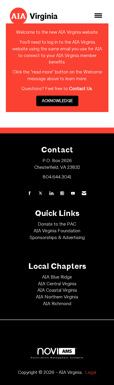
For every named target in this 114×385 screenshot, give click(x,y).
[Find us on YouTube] (73, 193)
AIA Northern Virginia (57, 297)
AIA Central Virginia (57, 284)
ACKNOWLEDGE (57, 101)
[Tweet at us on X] (40, 193)
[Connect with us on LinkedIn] (51, 193)
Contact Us (80, 89)
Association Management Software (57, 357)
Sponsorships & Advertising (57, 238)
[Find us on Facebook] (29, 193)
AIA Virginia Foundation (57, 231)
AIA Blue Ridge (57, 277)
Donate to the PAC (57, 224)
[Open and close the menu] (85, 16)
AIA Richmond (57, 304)
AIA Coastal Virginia (57, 290)
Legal (90, 372)
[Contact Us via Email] (84, 193)
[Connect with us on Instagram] (62, 193)
